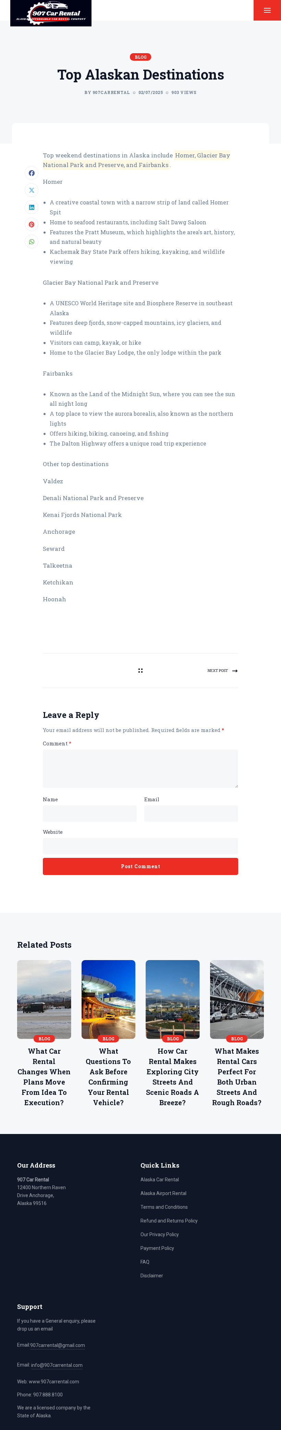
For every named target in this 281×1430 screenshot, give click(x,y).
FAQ (144, 1262)
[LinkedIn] (31, 207)
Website (53, 831)
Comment (57, 743)
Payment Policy (157, 1248)
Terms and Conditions (164, 1207)
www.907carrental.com (54, 1381)
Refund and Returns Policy (169, 1221)
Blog (141, 57)
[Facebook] (31, 173)
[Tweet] (31, 190)
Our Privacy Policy (159, 1234)
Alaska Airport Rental (163, 1193)
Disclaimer (151, 1275)
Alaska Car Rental (159, 1179)
